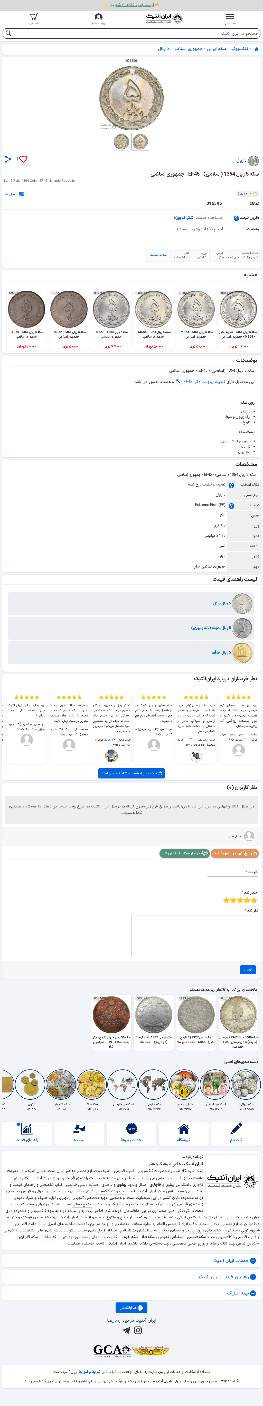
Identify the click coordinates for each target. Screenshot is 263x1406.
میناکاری (231, 1230)
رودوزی (196, 1230)
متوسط (240, 900)
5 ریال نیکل (222, 603)
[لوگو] (164, 18)
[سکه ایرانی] (247, 1084)
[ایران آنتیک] (256, 49)
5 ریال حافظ (222, 653)
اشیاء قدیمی (24, 1198)
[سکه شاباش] (62, 1084)
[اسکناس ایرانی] (216, 1084)
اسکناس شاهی (248, 1244)
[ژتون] (31, 1084)
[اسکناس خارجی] (123, 1084)
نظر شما (252, 910)
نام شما (253, 872)
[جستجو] (8, 34)
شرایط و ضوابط (90, 1372)
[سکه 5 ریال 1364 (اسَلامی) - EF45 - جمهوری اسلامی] (131, 98)
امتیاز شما (251, 892)
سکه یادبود (111, 1237)
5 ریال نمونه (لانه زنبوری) (211, 628)
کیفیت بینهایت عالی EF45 (204, 382)
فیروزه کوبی (250, 1230)
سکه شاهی (50, 1237)
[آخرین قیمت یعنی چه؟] (236, 218)
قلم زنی (21, 1224)
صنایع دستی (82, 1204)
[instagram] (137, 1330)
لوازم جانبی (196, 1244)
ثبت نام (236, 1140)
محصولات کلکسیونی (110, 1191)
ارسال (248, 969)
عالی (226, 900)
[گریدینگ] (112, 1350)
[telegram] (125, 1330)
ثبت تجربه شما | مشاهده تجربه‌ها (130, 773)
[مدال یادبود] (185, 1084)
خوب (233, 900)
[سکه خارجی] (154, 1084)
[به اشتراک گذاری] (8, 159)
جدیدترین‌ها (131, 1140)
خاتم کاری (213, 1230)
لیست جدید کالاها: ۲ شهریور (131, 5)
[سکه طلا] (93, 1084)
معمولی (247, 900)
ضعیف (254, 900)
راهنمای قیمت (27, 1140)
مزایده (79, 1140)
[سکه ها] (151, 1350)
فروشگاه (184, 1140)
